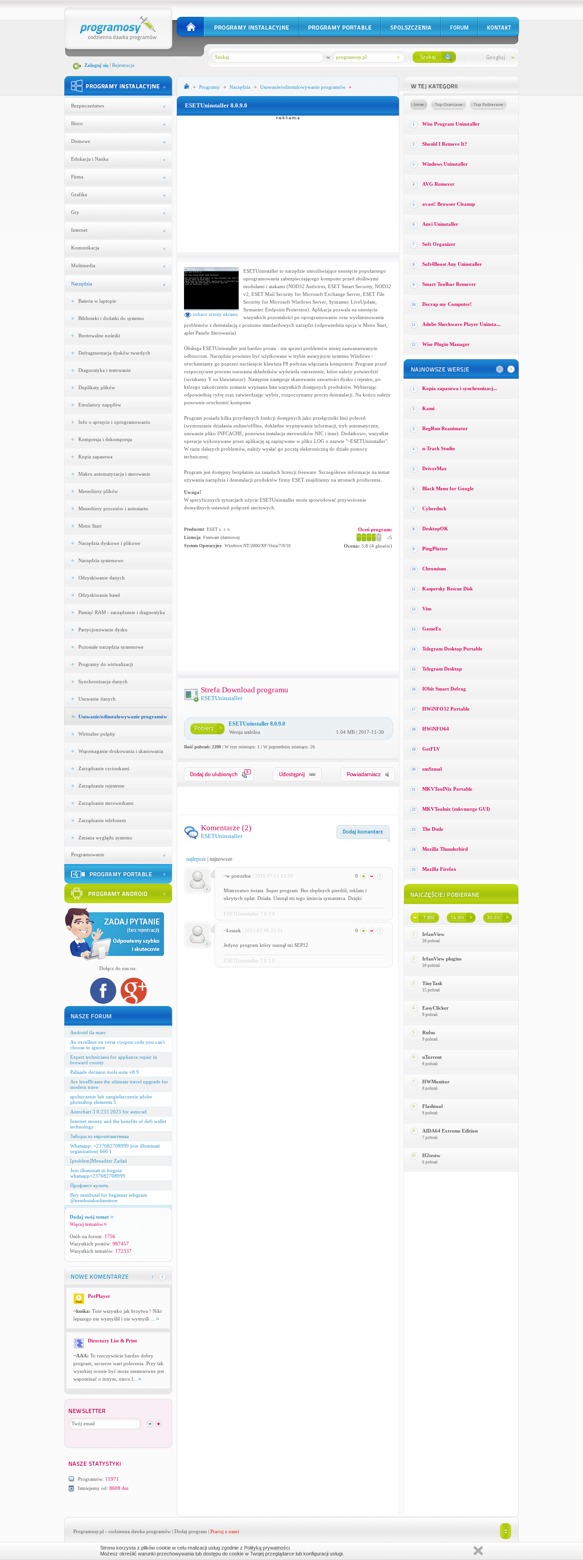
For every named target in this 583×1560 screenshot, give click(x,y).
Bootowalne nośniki (99, 335)
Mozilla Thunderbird (445, 849)
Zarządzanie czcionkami (103, 768)
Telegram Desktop (442, 668)
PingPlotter (435, 548)
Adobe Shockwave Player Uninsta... (461, 324)
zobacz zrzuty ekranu (214, 314)
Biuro (77, 123)
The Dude (432, 829)
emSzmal (432, 769)
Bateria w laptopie (97, 301)
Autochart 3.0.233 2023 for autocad (108, 1111)
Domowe (80, 141)
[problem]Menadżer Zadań (98, 1161)
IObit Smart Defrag (444, 688)
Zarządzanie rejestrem (101, 785)
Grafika (79, 194)
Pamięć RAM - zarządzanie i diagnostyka (121, 612)
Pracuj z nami (224, 1531)
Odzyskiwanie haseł (99, 595)
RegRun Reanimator (445, 428)
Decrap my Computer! (447, 304)
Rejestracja (123, 65)
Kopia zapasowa (95, 456)
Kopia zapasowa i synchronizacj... (459, 388)
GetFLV (431, 749)
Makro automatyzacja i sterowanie (114, 474)
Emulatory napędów (99, 404)
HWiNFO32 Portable (446, 708)
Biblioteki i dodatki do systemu (111, 318)
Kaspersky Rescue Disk (447, 588)
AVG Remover (438, 184)
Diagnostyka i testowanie (104, 370)
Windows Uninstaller (445, 164)
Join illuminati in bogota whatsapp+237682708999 (97, 1173)
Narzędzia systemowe (100, 560)
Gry (75, 212)
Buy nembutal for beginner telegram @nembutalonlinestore (108, 1197)
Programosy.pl (88, 1531)
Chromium (434, 568)
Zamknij (478, 1550)
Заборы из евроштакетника (99, 1136)
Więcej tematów (86, 1224)
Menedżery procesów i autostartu (113, 508)
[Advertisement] (287, 184)
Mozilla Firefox (439, 869)
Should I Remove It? (444, 144)
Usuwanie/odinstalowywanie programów (122, 716)
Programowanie (87, 854)
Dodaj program (190, 1531)
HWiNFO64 (435, 729)
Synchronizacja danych (103, 681)
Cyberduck (434, 508)
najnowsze (221, 859)
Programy (209, 87)
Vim (426, 608)
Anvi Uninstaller (440, 224)
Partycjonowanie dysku (103, 629)
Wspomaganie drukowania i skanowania (120, 751)
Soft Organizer (438, 244)
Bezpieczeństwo (87, 105)
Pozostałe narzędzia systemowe (110, 647)
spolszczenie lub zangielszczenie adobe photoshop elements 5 (111, 1099)
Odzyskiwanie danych (101, 577)
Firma (77, 176)
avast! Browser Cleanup (448, 204)
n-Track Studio (438, 448)
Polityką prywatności (267, 1547)
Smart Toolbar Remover (449, 284)
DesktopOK (435, 528)
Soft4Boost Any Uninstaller (452, 264)
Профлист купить (89, 1185)
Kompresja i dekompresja (105, 439)
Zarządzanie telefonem (102, 820)
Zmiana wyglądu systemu (105, 837)
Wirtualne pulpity (96, 734)
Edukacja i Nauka (89, 159)
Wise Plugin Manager (446, 344)
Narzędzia (81, 283)
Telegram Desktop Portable (452, 648)
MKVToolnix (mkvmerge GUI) (456, 809)
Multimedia (83, 265)
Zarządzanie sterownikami (105, 803)
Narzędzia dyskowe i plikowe (109, 543)
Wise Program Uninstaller (451, 124)
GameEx (431, 628)
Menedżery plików (98, 491)
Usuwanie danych (97, 698)
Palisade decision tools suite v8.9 (104, 1072)
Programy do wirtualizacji (105, 664)
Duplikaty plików (96, 387)
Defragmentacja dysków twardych (114, 353)
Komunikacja (85, 247)
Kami (428, 408)
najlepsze (196, 859)
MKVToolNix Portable (447, 789)
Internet (79, 230)
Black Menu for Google (448, 488)
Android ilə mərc (88, 1032)
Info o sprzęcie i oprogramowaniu (114, 422)
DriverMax (434, 468)
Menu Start (90, 525)
